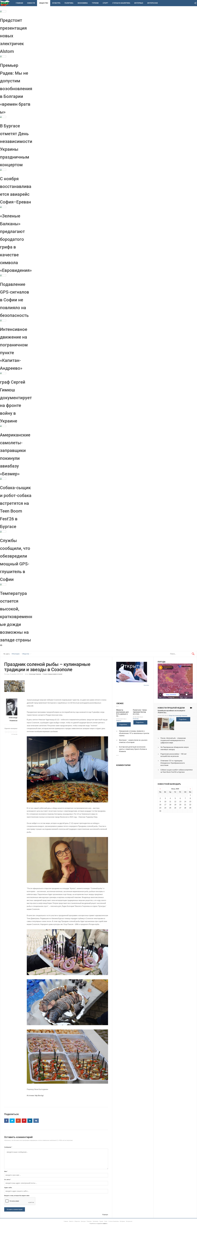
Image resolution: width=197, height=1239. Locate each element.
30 (160, 811)
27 (180, 808)
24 (165, 808)
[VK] (36, 1121)
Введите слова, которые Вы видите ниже (16, 1195)
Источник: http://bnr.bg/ (35, 1095)
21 (185, 805)
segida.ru (105, 1223)
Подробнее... (123, 724)
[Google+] (18, 1121)
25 (170, 808)
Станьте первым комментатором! (52, 674)
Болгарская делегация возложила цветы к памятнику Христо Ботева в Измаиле (133, 749)
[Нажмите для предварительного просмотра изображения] (56, 686)
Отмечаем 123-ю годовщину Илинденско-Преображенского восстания (172, 763)
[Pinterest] (24, 1121)
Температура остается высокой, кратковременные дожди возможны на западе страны (16, 617)
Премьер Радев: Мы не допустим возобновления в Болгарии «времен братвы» (16, 89)
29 (190, 808)
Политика (69, 3)
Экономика (82, 3)
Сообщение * (8, 1147)
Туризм (95, 3)
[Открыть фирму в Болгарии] (131, 682)
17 (165, 805)
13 (180, 801)
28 (185, 808)
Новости (31, 3)
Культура (56, 3)
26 (175, 808)
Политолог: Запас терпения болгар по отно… (140, 712)
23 (160, 808)
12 (175, 801)
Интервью (138, 3)
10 (165, 801)
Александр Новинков (35, 674)
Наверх (105, 1214)
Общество (43, 3)
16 (160, 805)
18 (170, 805)
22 (190, 805)
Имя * (6, 1171)
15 (190, 801)
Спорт (105, 3)
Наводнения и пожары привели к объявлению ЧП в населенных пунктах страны (134, 733)
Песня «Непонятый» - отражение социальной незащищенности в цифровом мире (173, 740)
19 (175, 805)
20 (180, 805)
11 (170, 801)
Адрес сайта (8, 1187)
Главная (19, 3)
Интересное (152, 3)
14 (185, 801)
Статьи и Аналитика (121, 3)
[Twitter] (12, 1121)
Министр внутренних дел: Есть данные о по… (122, 713)
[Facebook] (6, 1121)
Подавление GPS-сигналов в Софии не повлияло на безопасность (14, 300)
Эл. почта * (7, 1179)
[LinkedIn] (29, 1121)
